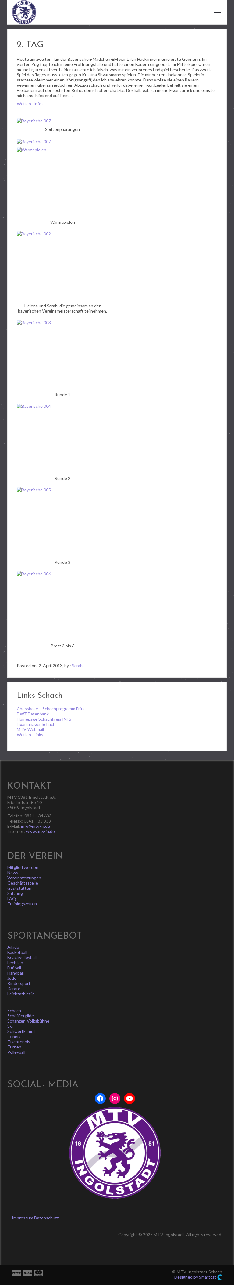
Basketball (17, 952)
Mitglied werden (22, 867)
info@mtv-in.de (35, 826)
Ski (10, 1026)
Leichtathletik (20, 993)
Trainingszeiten (22, 903)
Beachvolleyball (22, 957)
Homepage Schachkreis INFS (44, 719)
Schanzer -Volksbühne (28, 1020)
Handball (15, 973)
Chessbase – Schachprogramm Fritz (50, 708)
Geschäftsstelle (22, 882)
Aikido (13, 947)
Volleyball (16, 1052)
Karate (13, 988)
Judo (11, 978)
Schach (14, 1010)
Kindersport (18, 983)
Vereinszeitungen (24, 877)
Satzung (15, 893)
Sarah (77, 665)
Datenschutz (46, 1217)
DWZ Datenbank (33, 713)
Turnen (14, 1046)
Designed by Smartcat (195, 1277)
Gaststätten (19, 888)
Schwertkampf (21, 1031)
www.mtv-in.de (40, 831)
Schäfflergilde (20, 1015)
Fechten (15, 962)
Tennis (13, 1036)
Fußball (14, 967)
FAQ (11, 898)
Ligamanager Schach (36, 724)
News (12, 872)
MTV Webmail (30, 729)
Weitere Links (30, 734)
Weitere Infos (30, 103)
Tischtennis (18, 1041)
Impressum (22, 1217)
